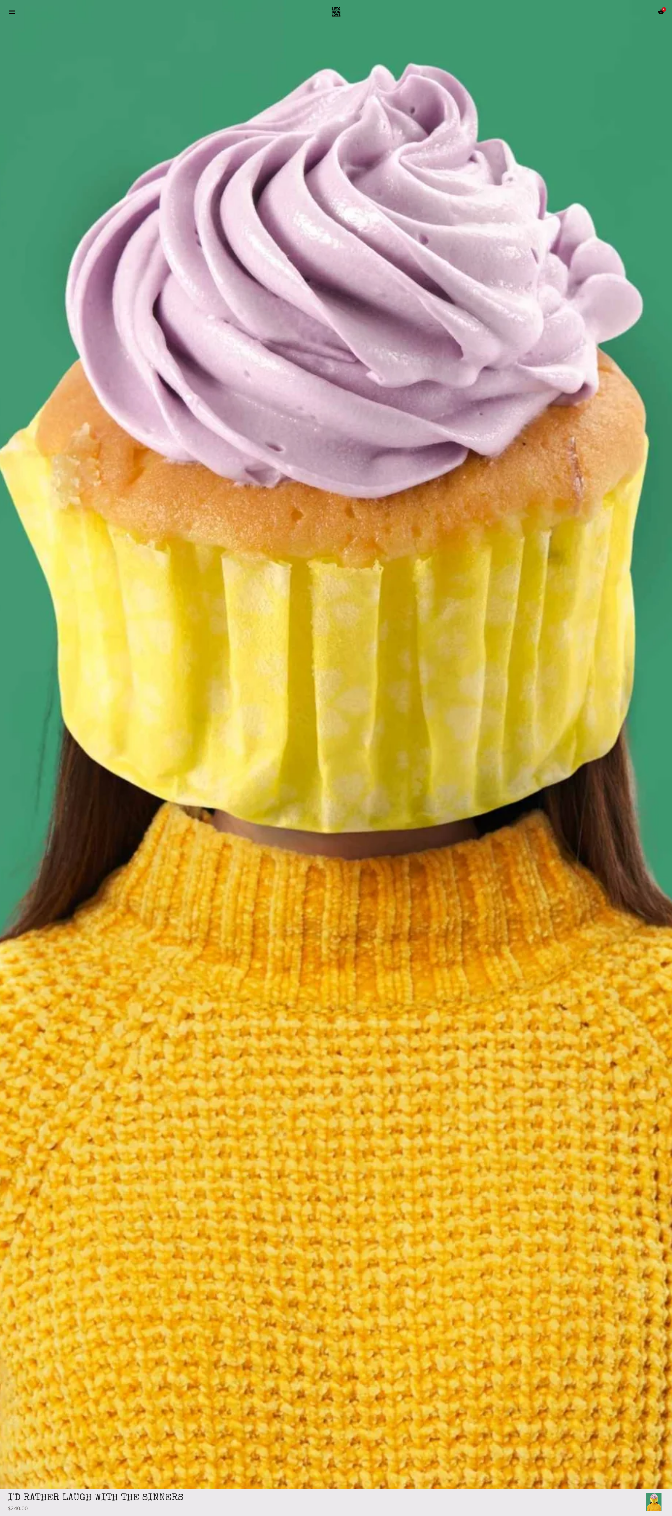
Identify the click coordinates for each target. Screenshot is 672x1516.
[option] (654, 1502)
